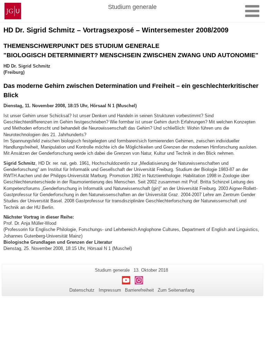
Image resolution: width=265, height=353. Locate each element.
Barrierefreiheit (139, 290)
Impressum (110, 290)
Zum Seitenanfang (176, 290)
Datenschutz (82, 290)
